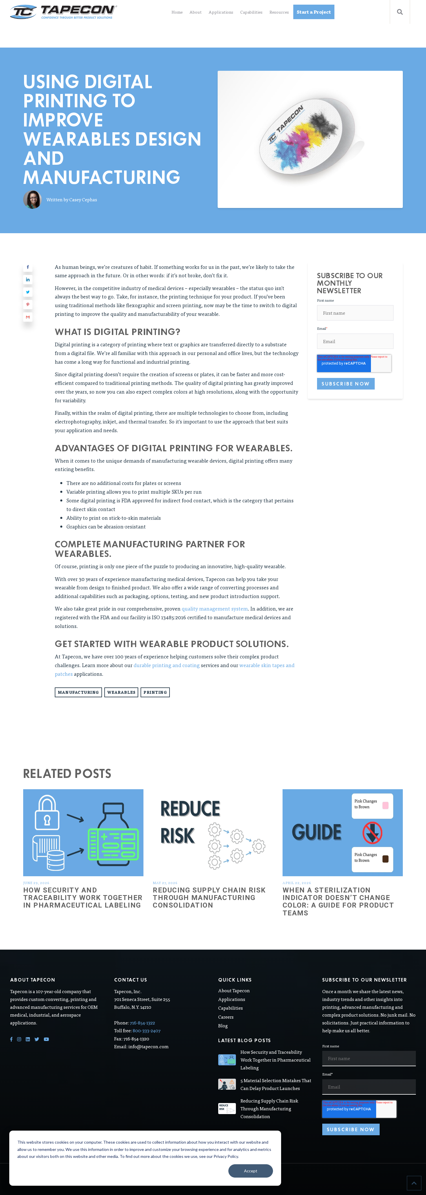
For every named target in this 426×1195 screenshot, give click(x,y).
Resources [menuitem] (279, 11)
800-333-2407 (147, 1030)
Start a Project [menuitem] (314, 12)
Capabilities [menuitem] (251, 11)
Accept (250, 1170)
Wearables (121, 692)
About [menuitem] (196, 11)
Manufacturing (78, 692)
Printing (155, 692)
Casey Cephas (83, 199)
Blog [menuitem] (223, 1025)
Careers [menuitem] (226, 1017)
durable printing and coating (167, 665)
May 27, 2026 (165, 883)
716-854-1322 (142, 1022)
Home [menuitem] (177, 11)
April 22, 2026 (297, 883)
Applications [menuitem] (221, 11)
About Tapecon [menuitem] (234, 990)
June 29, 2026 (36, 883)
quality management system (215, 608)
